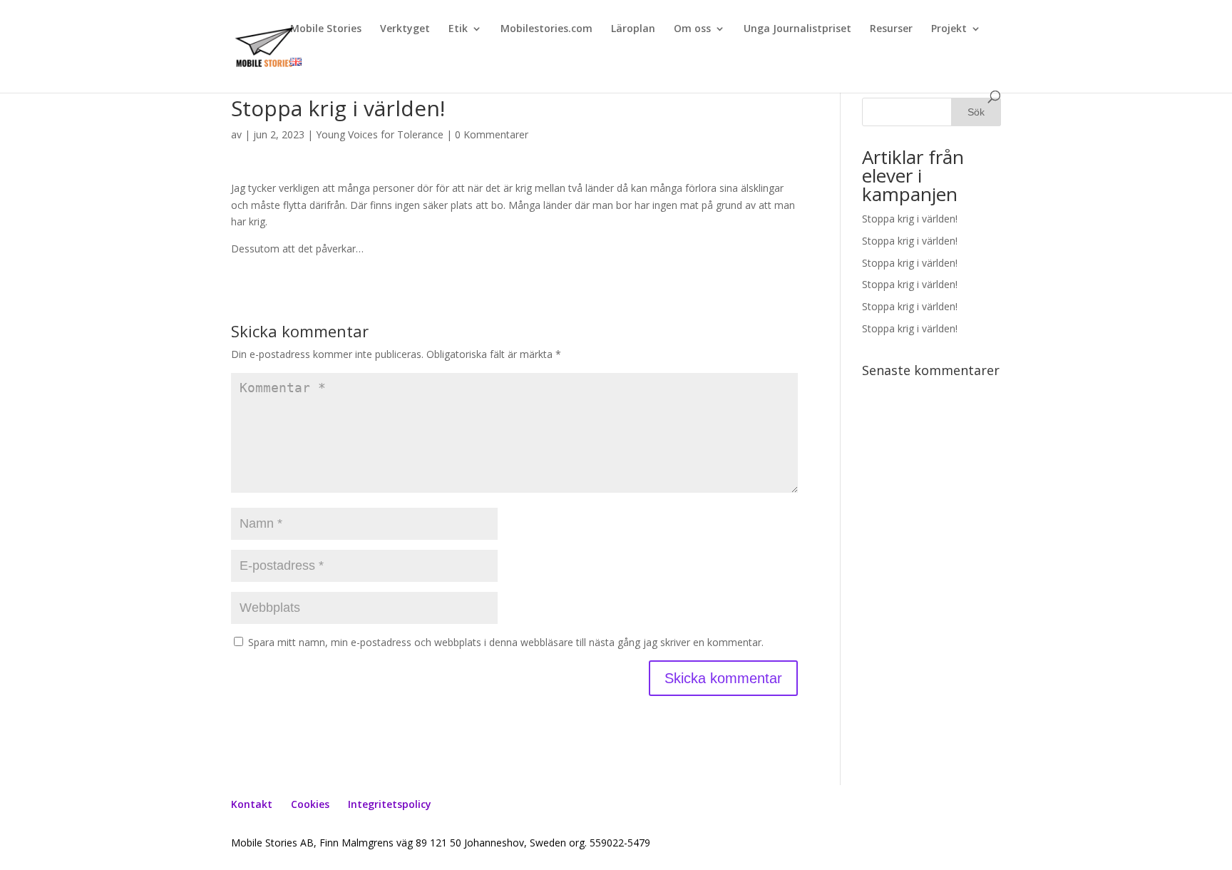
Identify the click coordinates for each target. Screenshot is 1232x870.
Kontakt (251, 804)
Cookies (310, 804)
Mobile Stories (325, 29)
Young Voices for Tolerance (379, 134)
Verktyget (405, 29)
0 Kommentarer (491, 134)
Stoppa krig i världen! (910, 218)
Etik (458, 29)
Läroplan (633, 29)
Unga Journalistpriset (797, 29)
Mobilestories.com (546, 29)
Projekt (949, 29)
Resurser (891, 29)
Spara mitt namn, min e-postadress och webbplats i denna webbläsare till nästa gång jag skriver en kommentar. (506, 642)
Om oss (692, 29)
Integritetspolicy (389, 804)
